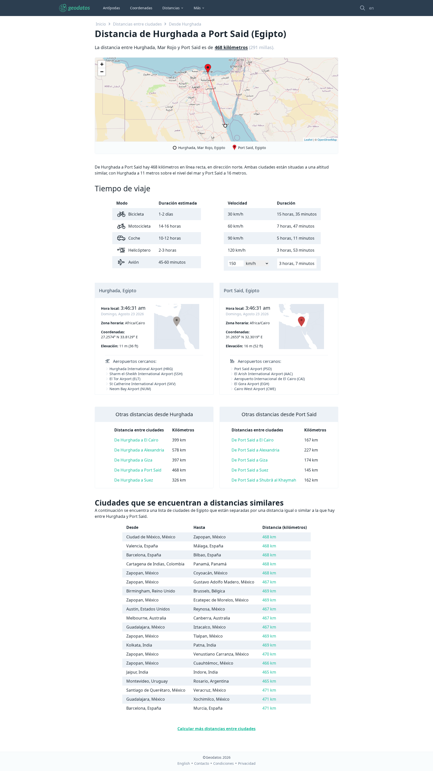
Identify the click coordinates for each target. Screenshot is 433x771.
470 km (269, 654)
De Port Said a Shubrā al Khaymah (264, 480)
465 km (269, 672)
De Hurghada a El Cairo (136, 440)
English (183, 763)
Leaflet (308, 139)
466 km (269, 663)
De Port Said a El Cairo (253, 440)
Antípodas (111, 8)
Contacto (201, 763)
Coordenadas (141, 8)
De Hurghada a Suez (133, 480)
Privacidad (247, 763)
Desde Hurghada (185, 24)
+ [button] (101, 64)
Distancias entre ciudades (137, 24)
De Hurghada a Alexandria (139, 450)
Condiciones (223, 763)
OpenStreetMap (327, 139)
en (371, 8)
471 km (269, 690)
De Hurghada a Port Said (137, 470)
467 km (269, 582)
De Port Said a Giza (250, 460)
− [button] (101, 72)
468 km (269, 537)
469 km (269, 591)
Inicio (101, 24)
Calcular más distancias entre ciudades (216, 728)
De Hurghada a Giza (133, 460)
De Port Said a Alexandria (255, 450)
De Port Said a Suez (250, 470)
